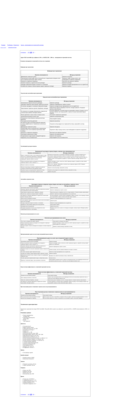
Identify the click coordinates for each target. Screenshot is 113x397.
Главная (3, 45)
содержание (23, 52)
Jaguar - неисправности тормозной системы (32, 45)
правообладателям (12, 47)
